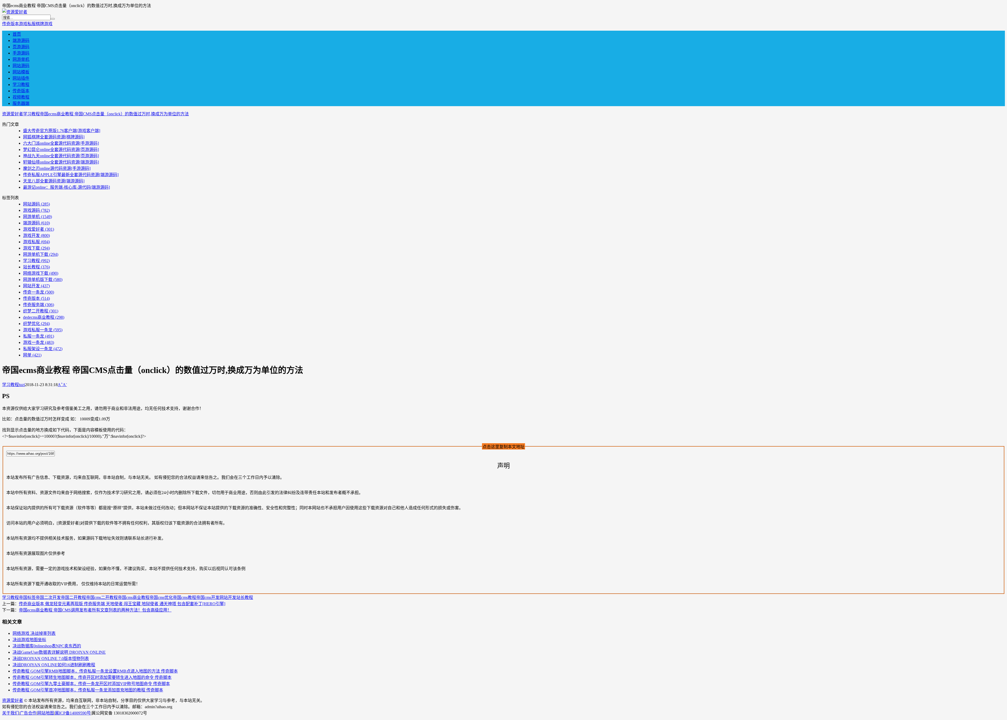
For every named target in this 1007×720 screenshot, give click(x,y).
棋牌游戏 (44, 23)
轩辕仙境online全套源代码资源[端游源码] (61, 162)
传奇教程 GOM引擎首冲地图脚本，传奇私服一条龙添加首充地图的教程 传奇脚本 (88, 690)
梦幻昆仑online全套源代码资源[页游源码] (61, 149)
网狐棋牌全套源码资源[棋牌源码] (53, 137)
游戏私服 (27, 23)
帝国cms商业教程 (133, 597)
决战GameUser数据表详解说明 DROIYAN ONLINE (59, 652)
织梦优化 (36, 323)
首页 (17, 34)
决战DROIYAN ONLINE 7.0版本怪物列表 (51, 658)
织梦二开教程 (40, 311)
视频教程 (21, 97)
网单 (32, 355)
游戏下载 (36, 248)
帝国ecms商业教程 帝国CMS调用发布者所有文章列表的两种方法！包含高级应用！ (95, 610)
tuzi (22, 384)
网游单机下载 (40, 254)
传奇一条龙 (38, 292)
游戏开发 (36, 235)
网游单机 (21, 59)
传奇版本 (10, 23)
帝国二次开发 (48, 597)
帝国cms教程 (184, 597)
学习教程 (21, 84)
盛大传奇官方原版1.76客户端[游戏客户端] (61, 130)
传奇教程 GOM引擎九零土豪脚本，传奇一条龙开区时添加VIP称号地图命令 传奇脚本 (91, 683)
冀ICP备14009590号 (73, 713)
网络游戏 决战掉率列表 (34, 633)
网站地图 (45, 713)
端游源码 (21, 40)
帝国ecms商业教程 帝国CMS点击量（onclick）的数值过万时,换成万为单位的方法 (114, 114)
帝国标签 (27, 597)
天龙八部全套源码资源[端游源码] (53, 181)
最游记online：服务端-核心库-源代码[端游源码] (66, 187)
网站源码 (21, 65)
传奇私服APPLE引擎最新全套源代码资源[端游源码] (71, 174)
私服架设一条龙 (42, 349)
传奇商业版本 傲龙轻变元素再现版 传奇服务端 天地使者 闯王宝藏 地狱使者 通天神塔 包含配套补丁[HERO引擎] (122, 604)
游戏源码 (36, 210)
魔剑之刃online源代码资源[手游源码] (56, 168)
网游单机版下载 (42, 279)
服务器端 (21, 103)
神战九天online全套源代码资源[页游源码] (61, 156)
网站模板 (21, 72)
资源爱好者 (12, 114)
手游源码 (21, 53)
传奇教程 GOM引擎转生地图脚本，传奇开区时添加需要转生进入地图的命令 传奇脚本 (92, 677)
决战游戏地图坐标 (29, 639)
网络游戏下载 (40, 273)
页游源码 (21, 47)
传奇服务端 (38, 304)
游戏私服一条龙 (42, 330)
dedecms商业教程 (43, 317)
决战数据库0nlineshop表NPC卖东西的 (47, 646)
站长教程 (36, 267)
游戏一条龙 (38, 342)
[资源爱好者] (14, 12)
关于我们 (10, 713)
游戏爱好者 (38, 229)
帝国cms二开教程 (102, 597)
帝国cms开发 (207, 597)
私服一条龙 (38, 336)
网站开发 (36, 286)
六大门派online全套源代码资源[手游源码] (61, 143)
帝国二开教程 (73, 597)
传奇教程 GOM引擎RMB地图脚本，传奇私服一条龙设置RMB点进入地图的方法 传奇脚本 (95, 671)
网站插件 (21, 78)
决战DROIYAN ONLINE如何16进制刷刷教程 (54, 665)
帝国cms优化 (161, 597)
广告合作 (28, 713)
